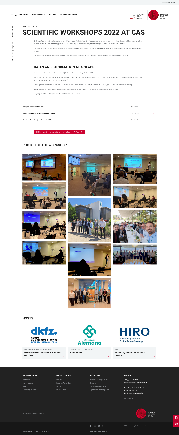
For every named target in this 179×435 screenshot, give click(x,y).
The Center (23, 15)
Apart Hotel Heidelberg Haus (99, 390)
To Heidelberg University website (33, 413)
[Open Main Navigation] (13, 15)
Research (52, 15)
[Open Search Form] (17, 15)
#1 (106, 431)
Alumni (58, 386)
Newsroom (93, 383)
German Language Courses (99, 380)
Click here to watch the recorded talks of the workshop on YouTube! (58, 132)
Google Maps (128, 398)
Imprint (37, 431)
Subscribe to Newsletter (98, 386)
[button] (38, 376)
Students (59, 380)
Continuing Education (68, 15)
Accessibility (45, 431)
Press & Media (61, 390)
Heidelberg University (168, 2)
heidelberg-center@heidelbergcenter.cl (136, 382)
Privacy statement (27, 431)
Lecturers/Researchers (63, 383)
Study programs (38, 15)
